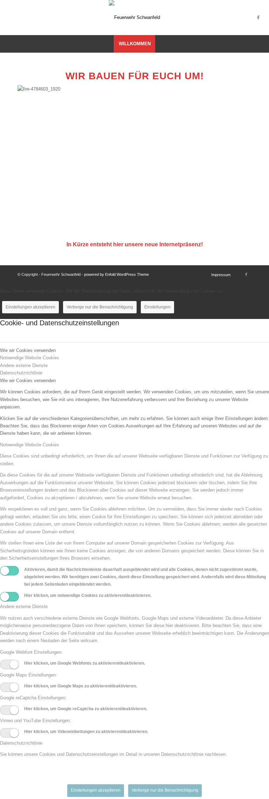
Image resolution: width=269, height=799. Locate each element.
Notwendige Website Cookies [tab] (29, 357)
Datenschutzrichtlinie (21, 743)
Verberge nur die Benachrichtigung (100, 307)
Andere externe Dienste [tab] (24, 365)
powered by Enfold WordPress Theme (116, 274)
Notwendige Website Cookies (29, 444)
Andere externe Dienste (24, 606)
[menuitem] (134, 44)
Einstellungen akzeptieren (30, 307)
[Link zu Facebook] (258, 17)
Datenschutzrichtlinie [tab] (21, 372)
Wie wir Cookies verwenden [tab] (28, 350)
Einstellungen (157, 307)
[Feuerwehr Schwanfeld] (134, 17)
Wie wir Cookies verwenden (28, 380)
